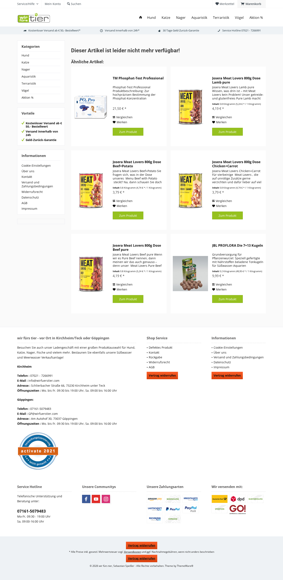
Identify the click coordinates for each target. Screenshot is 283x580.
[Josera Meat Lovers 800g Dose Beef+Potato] (91, 190)
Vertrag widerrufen (162, 375)
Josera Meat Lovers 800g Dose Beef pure (137, 247)
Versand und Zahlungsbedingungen (37, 184)
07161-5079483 (31, 511)
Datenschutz (30, 197)
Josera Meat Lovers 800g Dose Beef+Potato (137, 164)
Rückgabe (155, 357)
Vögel (25, 90)
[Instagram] (106, 499)
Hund (25, 55)
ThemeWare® (185, 566)
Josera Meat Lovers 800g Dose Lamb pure (236, 80)
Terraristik (29, 83)
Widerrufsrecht (32, 192)
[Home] (140, 17)
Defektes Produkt (160, 347)
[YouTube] (96, 499)
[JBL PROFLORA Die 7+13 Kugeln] (190, 273)
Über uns (28, 171)
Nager (26, 69)
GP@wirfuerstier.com (43, 414)
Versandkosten (132, 552)
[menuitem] (251, 4)
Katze (25, 62)
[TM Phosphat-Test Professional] (91, 106)
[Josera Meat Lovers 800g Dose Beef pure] (91, 273)
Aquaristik (29, 76)
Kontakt (27, 177)
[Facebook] (86, 499)
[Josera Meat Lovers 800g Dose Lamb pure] (190, 106)
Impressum (29, 208)
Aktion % (28, 97)
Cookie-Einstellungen (36, 165)
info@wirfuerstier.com (43, 381)
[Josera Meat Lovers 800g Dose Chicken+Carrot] (190, 190)
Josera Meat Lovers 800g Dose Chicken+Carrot (236, 164)
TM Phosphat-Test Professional (138, 78)
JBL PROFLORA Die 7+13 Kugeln (237, 245)
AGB (24, 203)
